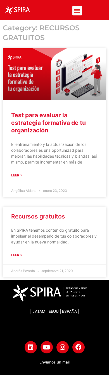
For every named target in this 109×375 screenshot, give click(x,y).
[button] (77, 11)
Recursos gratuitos (38, 216)
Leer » (16, 175)
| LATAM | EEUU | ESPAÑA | (54, 311)
